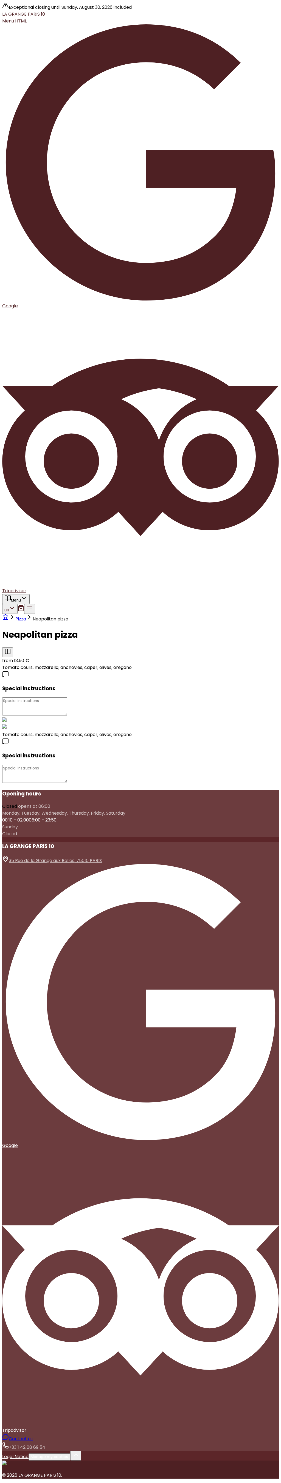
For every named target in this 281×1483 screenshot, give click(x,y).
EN (6, 610)
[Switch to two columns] (7, 652)
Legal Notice (15, 1456)
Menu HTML (14, 21)
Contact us (21, 1439)
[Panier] (21, 610)
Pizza (20, 619)
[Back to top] (75, 1456)
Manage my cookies (49, 1456)
